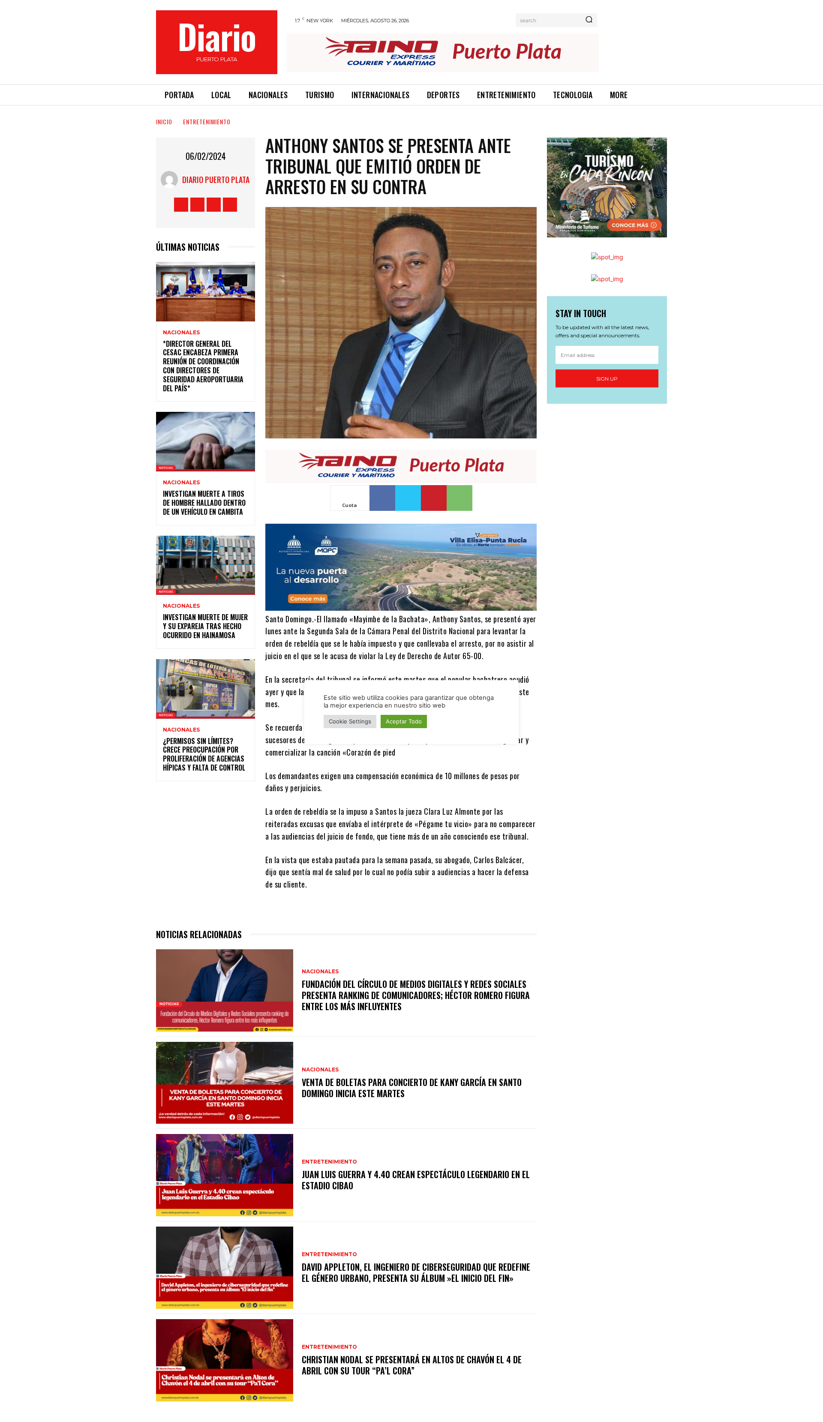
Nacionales (181, 332)
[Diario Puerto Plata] (171, 179)
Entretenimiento (207, 121)
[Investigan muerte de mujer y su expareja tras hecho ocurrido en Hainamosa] (205, 565)
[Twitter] (214, 205)
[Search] (589, 20)
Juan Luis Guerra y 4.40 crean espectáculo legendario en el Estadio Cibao (416, 1180)
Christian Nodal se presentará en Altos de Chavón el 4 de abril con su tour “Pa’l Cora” (412, 1365)
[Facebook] (181, 205)
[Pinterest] (434, 498)
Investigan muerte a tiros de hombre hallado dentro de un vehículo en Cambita (204, 503)
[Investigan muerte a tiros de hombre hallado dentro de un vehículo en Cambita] (205, 441)
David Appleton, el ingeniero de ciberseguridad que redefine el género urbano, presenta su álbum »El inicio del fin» (416, 1272)
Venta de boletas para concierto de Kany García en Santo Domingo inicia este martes (412, 1088)
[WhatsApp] (459, 498)
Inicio (164, 121)
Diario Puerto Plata (215, 179)
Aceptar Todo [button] (404, 721)
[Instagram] (197, 205)
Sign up (607, 378)
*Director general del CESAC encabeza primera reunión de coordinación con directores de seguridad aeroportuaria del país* (203, 366)
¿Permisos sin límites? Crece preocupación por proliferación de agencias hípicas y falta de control (204, 754)
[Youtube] (230, 205)
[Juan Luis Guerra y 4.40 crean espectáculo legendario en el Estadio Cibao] (224, 1175)
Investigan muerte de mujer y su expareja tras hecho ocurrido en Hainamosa (205, 626)
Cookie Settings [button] (350, 721)
